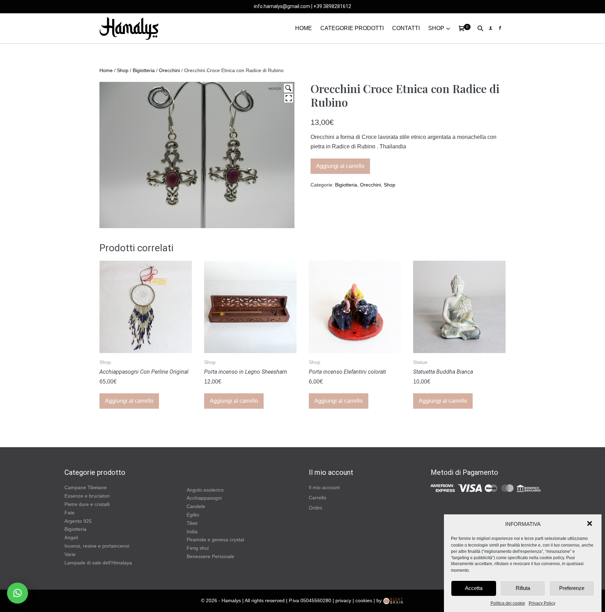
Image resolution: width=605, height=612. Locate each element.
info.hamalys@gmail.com (282, 6)
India (192, 531)
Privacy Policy (542, 603)
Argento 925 (78, 521)
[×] (17, 593)
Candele (196, 506)
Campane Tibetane (85, 487)
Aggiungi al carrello (340, 166)
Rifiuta (523, 588)
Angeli (71, 537)
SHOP (436, 28)
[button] (590, 524)
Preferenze (571, 588)
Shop (122, 70)
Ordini (315, 508)
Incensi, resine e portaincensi (96, 546)
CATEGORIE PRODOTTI (352, 28)
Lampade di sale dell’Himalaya (98, 562)
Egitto (193, 515)
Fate (69, 512)
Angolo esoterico (205, 490)
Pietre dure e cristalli (87, 504)
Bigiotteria (144, 70)
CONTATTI (406, 28)
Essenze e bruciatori (87, 496)
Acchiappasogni (204, 498)
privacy (343, 600)
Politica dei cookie (508, 603)
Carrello (317, 497)
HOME (303, 28)
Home (106, 70)
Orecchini (169, 70)
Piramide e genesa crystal (215, 539)
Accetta (473, 588)
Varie (70, 554)
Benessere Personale (210, 556)
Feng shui (198, 548)
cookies (363, 600)
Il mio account (324, 487)
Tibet (192, 523)
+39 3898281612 (332, 6)
